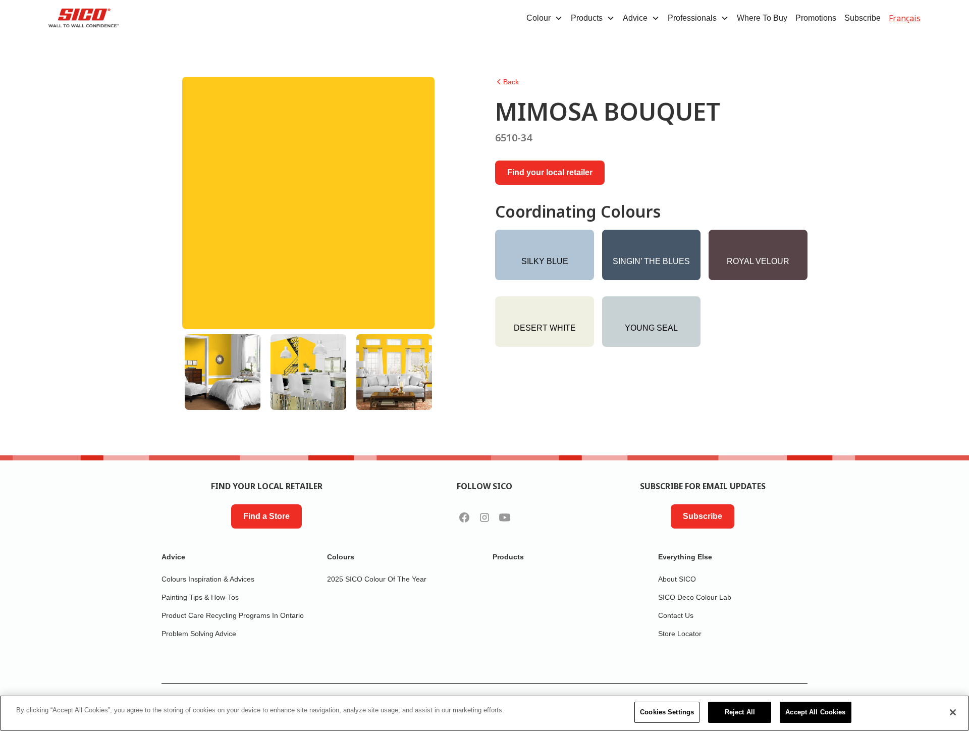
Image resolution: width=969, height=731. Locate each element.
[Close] (953, 712)
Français (905, 18)
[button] (544, 18)
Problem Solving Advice (199, 634)
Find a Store (266, 516)
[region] (484, 713)
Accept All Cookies (815, 712)
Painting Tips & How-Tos (200, 597)
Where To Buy (762, 18)
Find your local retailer (550, 172)
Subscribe (862, 18)
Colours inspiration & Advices (208, 579)
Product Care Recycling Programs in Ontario (233, 615)
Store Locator (680, 634)
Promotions (815, 18)
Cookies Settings (667, 712)
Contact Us (675, 615)
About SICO (677, 579)
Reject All (740, 712)
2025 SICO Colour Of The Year (376, 579)
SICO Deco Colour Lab (694, 597)
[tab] (222, 372)
